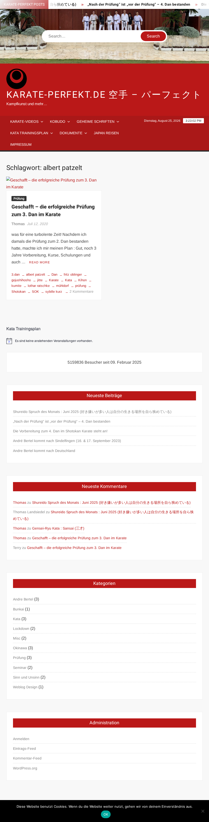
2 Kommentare (82, 291)
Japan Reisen (106, 133)
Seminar (20, 668)
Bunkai (18, 609)
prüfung (80, 286)
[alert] (104, 341)
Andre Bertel (23, 599)
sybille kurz (53, 291)
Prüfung (19, 198)
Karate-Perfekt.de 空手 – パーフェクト (104, 95)
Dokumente (71, 133)
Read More (39, 262)
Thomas (18, 224)
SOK (35, 291)
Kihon (82, 280)
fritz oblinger (73, 274)
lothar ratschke (39, 286)
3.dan (15, 274)
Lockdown (21, 629)
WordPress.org (25, 768)
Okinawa (20, 648)
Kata (68, 280)
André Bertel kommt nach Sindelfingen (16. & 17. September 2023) (67, 441)
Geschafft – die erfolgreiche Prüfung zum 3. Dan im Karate (53, 210)
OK (105, 814)
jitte (40, 280)
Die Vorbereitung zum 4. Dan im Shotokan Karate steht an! (60, 431)
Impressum (21, 144)
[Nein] (202, 811)
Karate (54, 280)
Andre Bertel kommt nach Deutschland (44, 451)
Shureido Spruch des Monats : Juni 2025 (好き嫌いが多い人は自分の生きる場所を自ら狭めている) (92, 412)
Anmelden (21, 739)
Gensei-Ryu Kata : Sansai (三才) (58, 528)
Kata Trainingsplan (29, 133)
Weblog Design (25, 687)
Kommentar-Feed (27, 758)
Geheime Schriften (95, 121)
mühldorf (62, 286)
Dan (54, 274)
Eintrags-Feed (24, 748)
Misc (16, 638)
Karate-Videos (24, 121)
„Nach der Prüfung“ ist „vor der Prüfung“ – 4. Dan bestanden (131, 4)
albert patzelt (35, 274)
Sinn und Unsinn (26, 677)
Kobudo (57, 121)
